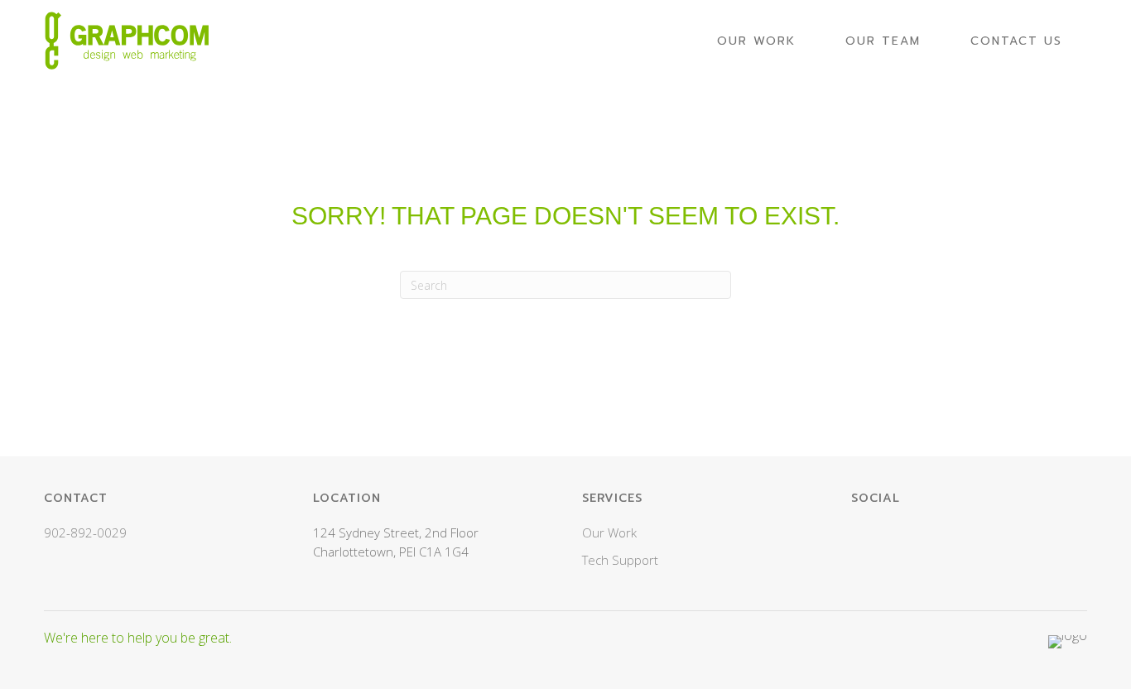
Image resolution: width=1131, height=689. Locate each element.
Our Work (609, 532)
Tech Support (620, 560)
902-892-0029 (85, 532)
